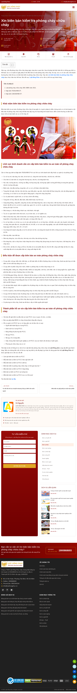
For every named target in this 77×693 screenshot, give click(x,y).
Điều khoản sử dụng (71, 689)
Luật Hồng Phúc (35, 77)
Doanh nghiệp (45, 458)
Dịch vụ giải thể (45, 441)
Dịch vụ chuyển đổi (46, 437)
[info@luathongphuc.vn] (74, 682)
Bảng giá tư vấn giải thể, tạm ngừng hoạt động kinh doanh (17, 611)
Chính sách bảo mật (59, 689)
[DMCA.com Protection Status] (33, 680)
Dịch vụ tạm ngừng (46, 448)
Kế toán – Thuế (46, 468)
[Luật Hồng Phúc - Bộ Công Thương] (15, 680)
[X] (3, 590)
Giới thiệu (42, 566)
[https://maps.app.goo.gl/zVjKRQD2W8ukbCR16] (74, 677)
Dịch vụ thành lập (46, 451)
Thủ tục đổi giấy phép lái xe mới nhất (59, 521)
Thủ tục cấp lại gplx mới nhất (58, 528)
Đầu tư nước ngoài (46, 461)
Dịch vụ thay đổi (46, 455)
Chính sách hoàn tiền (45, 572)
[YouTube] (11, 590)
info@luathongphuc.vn (69, 1)
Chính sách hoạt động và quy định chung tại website (54, 575)
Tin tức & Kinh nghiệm (47, 472)
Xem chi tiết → (54, 493)
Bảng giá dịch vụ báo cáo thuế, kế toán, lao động (14, 614)
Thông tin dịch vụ (44, 581)
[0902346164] (74, 662)
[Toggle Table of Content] (11, 65)
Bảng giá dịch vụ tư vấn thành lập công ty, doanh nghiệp (16, 598)
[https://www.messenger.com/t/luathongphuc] (74, 673)
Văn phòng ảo (45, 479)
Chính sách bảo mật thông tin (47, 569)
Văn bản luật (45, 475)
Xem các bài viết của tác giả (22, 413)
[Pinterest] (7, 590)
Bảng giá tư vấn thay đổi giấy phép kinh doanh (14, 608)
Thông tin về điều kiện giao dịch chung (50, 578)
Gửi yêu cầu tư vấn (19, 466)
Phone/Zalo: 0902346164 (11, 583)
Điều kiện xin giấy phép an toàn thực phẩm (63, 388)
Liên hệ (42, 584)
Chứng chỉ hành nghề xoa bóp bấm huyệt (61, 490)
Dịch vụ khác (45, 444)
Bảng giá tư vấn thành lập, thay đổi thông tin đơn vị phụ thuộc (18, 604)
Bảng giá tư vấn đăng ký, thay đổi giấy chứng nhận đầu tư (17, 601)
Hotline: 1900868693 (9, 581)
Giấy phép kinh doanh (47, 465)
